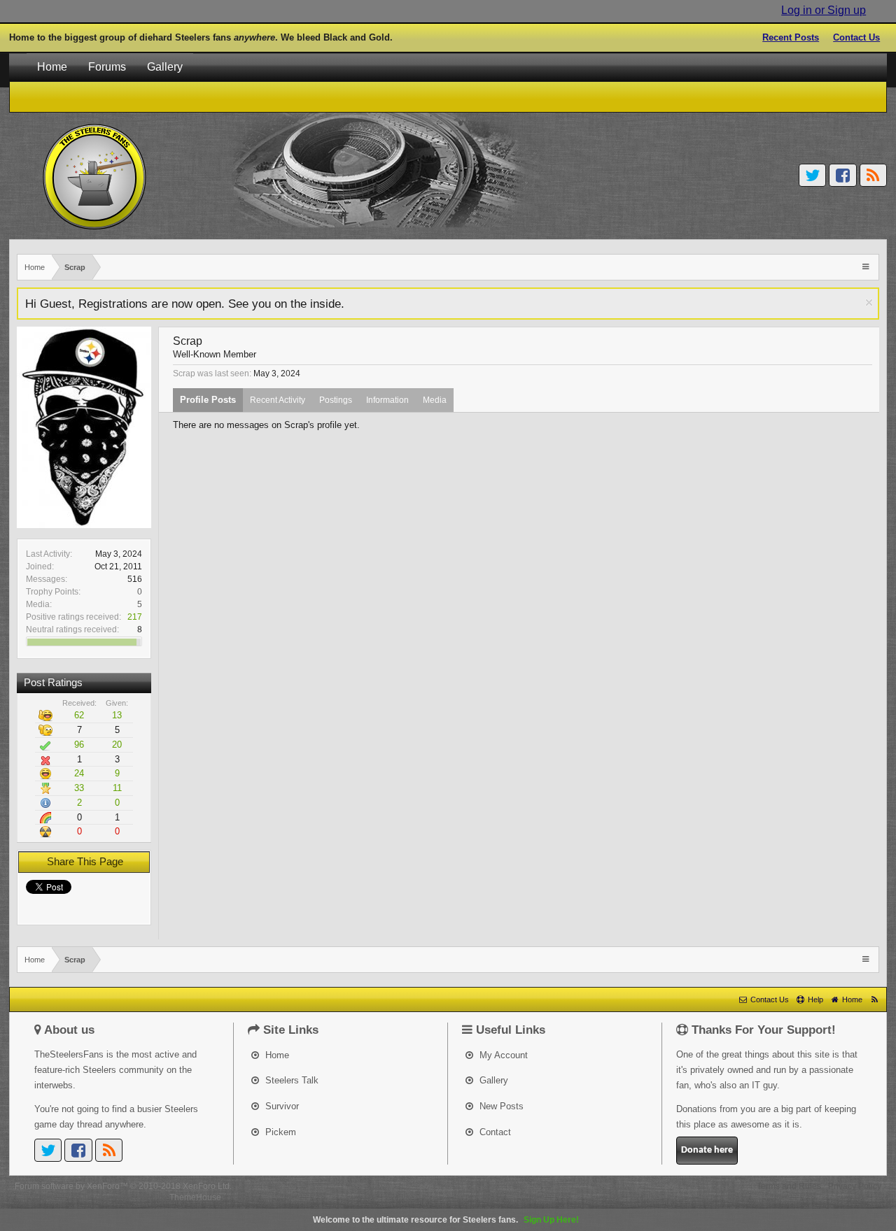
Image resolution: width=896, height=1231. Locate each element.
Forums (107, 67)
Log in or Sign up (823, 10)
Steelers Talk (290, 1080)
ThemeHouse (195, 1197)
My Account (502, 1055)
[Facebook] (843, 175)
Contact (494, 1132)
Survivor (280, 1106)
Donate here (707, 1150)
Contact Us (856, 37)
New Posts (500, 1106)
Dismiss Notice (869, 302)
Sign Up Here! (551, 1220)
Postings (335, 400)
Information (387, 400)
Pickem (279, 1132)
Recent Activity (277, 400)
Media (435, 400)
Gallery (165, 67)
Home (52, 67)
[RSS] (874, 175)
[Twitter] (813, 175)
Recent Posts (790, 37)
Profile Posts (208, 399)
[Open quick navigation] (867, 266)
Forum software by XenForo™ (123, 1186)
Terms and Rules (789, 1186)
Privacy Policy (854, 1186)
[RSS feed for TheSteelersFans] (874, 999)
